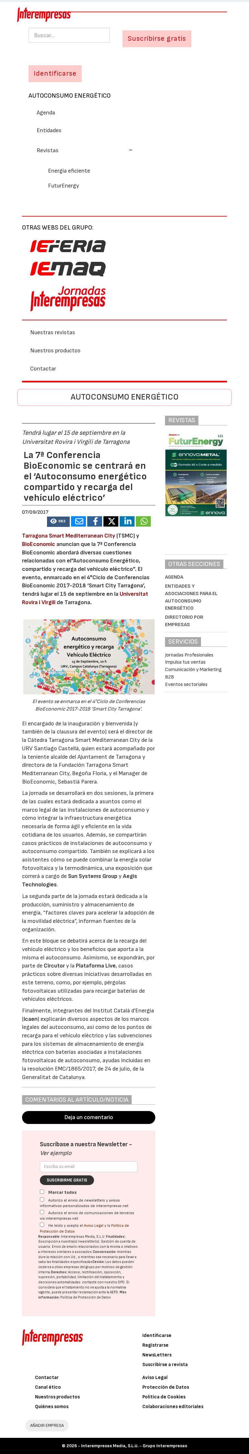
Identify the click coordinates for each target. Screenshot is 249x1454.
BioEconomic (38, 544)
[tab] (124, 149)
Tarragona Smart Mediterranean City (68, 535)
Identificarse (157, 1335)
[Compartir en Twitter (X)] (110, 521)
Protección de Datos (165, 1387)
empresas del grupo (79, 1267)
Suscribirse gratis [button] (157, 38)
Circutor (54, 965)
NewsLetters (157, 1355)
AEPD (114, 1292)
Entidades (49, 130)
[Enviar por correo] (78, 521)
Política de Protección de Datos (85, 1297)
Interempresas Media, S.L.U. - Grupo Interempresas (134, 1446)
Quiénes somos (51, 1407)
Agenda (46, 112)
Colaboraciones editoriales (172, 1407)
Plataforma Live (96, 965)
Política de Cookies (163, 1397)
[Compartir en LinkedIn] (127, 521)
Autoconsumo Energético (70, 96)
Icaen (31, 1019)
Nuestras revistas (52, 332)
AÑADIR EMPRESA (47, 1425)
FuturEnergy (63, 185)
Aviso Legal (93, 1225)
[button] (85, 150)
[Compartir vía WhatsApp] (143, 521)
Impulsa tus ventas (185, 662)
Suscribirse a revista (165, 1365)
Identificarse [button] (55, 73)
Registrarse (155, 1345)
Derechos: (59, 1272)
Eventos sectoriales (186, 684)
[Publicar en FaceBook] (94, 521)
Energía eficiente (69, 170)
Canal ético (48, 1387)
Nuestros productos (55, 350)
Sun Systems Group (92, 876)
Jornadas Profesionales (189, 655)
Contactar (43, 368)
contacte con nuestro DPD (103, 1282)
